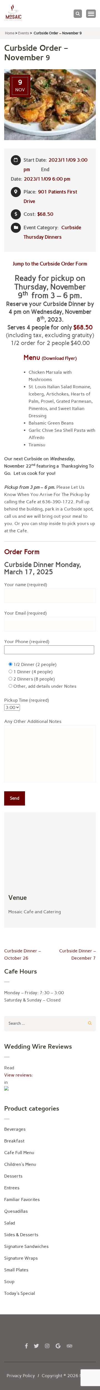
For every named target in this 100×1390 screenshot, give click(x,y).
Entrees (11, 1187)
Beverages (15, 1129)
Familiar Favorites (22, 1199)
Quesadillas (16, 1211)
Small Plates (16, 1269)
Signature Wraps (21, 1258)
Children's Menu (20, 1164)
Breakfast (14, 1141)
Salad (9, 1223)
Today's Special (19, 1293)
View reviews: (18, 1075)
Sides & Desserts (21, 1234)
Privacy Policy (21, 1375)
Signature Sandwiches (26, 1246)
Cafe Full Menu (19, 1152)
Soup (9, 1281)
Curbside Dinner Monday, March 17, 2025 (42, 568)
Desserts (13, 1176)
